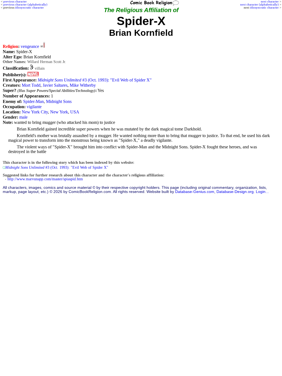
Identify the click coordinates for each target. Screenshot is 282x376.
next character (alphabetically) (259, 4)
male (23, 117)
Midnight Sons (59, 101)
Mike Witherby (83, 85)
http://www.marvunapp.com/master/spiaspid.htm (45, 179)
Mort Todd (31, 85)
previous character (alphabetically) (25, 4)
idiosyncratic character (264, 7)
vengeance (30, 46)
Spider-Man (33, 101)
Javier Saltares (55, 85)
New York (59, 112)
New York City (35, 112)
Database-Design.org (235, 192)
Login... (262, 192)
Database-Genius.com (194, 192)
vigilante (34, 106)
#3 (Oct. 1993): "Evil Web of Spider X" (95, 80)
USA (74, 112)
